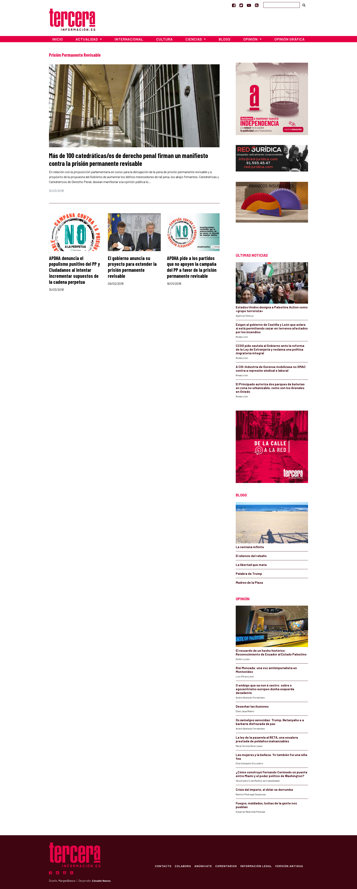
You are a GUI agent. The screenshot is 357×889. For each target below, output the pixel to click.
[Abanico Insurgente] (272, 210)
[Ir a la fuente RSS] (256, 5)
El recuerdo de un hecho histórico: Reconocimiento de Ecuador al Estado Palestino (271, 652)
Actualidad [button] (87, 39)
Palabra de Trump (249, 573)
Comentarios (226, 865)
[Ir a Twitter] (241, 5)
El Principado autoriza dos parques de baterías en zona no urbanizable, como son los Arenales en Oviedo (270, 387)
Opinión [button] (250, 39)
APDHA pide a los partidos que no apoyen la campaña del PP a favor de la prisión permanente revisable (192, 267)
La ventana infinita (250, 547)
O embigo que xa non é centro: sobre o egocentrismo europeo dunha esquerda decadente (265, 689)
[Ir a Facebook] (234, 5)
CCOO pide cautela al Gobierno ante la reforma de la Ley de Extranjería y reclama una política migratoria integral (270, 349)
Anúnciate (203, 865)
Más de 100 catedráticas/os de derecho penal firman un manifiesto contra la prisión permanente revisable (128, 159)
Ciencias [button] (194, 39)
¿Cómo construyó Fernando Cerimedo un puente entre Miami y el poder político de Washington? (271, 774)
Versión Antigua (289, 865)
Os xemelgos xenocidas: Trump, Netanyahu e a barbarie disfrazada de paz (270, 722)
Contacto (163, 865)
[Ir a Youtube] (249, 5)
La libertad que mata (251, 565)
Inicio (57, 39)
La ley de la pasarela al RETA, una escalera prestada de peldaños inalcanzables (267, 739)
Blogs (225, 39)
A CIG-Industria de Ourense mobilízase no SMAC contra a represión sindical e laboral (271, 368)
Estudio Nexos (101, 880)
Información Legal (256, 865)
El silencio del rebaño (251, 556)
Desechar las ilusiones (252, 706)
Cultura (164, 39)
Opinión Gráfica (289, 39)
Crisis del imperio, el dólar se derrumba (264, 789)
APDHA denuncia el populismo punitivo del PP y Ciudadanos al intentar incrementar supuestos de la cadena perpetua (74, 270)
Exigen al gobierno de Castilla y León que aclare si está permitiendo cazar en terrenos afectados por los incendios (272, 328)
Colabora (183, 865)
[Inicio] (72, 19)
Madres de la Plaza (249, 582)
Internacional (129, 39)
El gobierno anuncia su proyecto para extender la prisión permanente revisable (132, 267)
